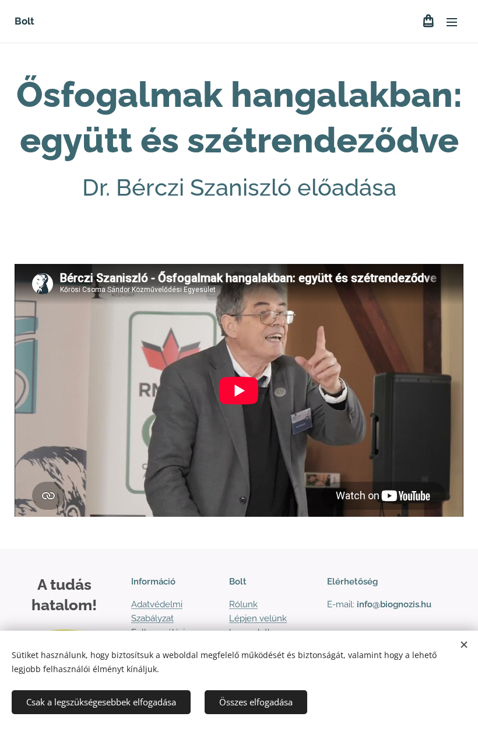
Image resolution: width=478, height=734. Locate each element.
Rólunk (243, 604)
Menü (451, 21)
